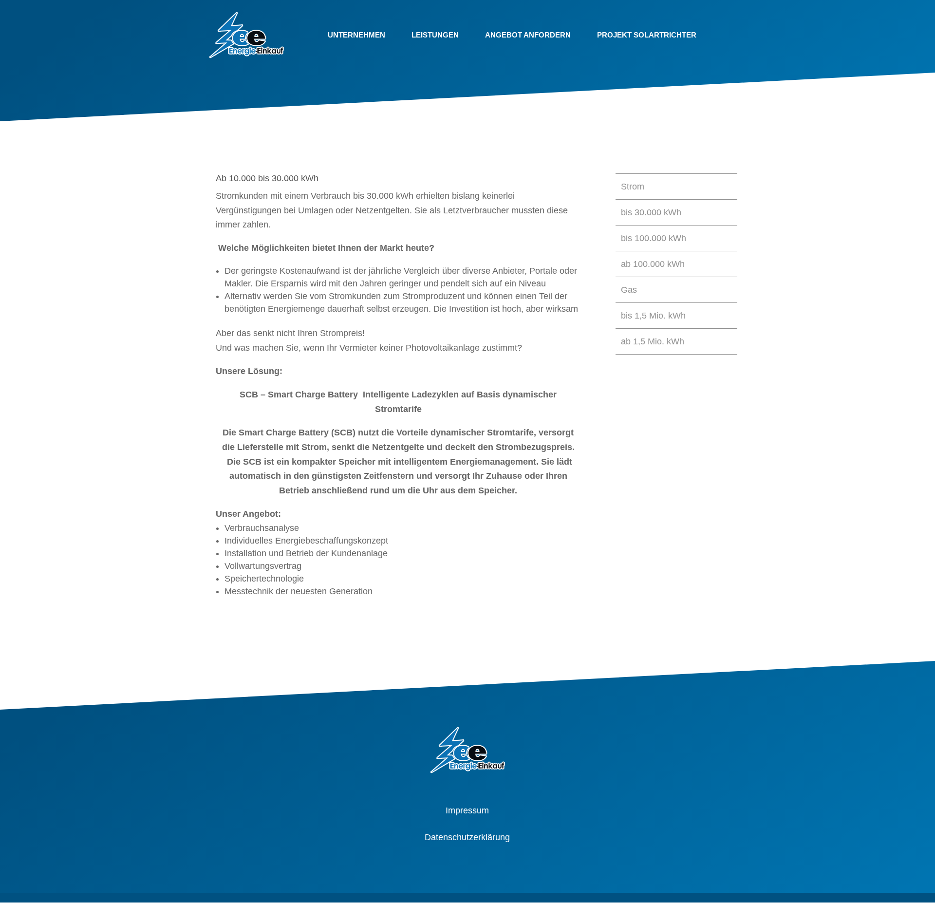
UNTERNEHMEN (356, 35)
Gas (629, 290)
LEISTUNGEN (435, 35)
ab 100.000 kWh (653, 264)
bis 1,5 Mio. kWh (653, 315)
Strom (632, 186)
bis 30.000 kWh (651, 212)
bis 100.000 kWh (653, 238)
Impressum (467, 810)
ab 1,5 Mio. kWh (652, 341)
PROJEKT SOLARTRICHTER (646, 35)
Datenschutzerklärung (467, 837)
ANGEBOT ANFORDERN (528, 35)
